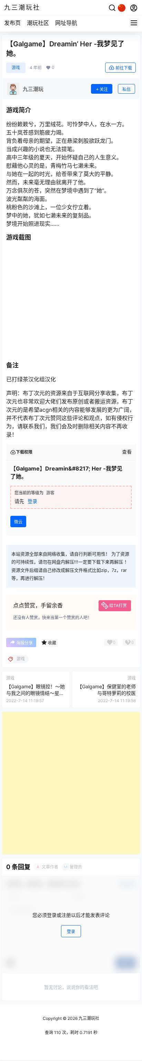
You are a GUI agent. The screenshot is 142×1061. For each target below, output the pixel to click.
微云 (18, 521)
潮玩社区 (38, 22)
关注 (104, 89)
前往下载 (123, 68)
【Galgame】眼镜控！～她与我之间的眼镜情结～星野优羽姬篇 (35, 693)
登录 (32, 501)
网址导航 (66, 22)
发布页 (12, 22)
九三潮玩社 (88, 1018)
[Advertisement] (71, 783)
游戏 (16, 67)
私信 (126, 89)
